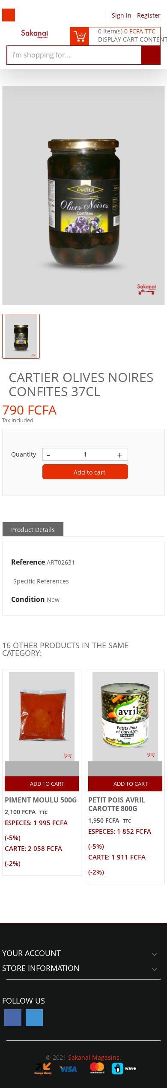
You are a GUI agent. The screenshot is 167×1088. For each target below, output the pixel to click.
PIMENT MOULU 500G (41, 800)
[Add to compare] (34, 768)
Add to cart (88, 472)
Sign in (122, 15)
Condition (28, 600)
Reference (28, 562)
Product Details (33, 530)
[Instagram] (34, 1017)
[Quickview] (51, 768)
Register (149, 15)
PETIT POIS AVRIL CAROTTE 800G (116, 804)
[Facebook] (12, 1017)
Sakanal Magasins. (94, 1057)
